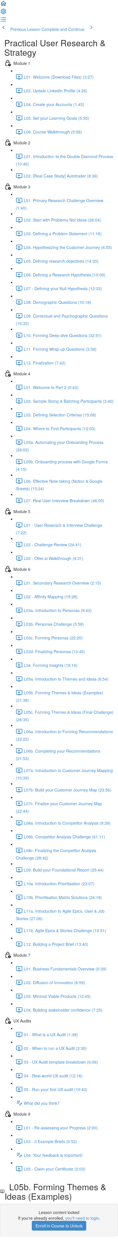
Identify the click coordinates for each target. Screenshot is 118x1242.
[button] (3, 5)
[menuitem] (3, 13)
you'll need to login (82, 1218)
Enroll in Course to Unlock (59, 1226)
